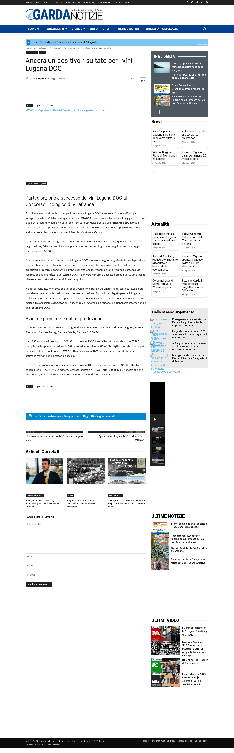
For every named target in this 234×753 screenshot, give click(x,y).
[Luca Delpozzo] (28, 78)
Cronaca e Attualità (35, 495)
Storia (70, 495)
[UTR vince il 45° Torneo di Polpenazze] (165, 665)
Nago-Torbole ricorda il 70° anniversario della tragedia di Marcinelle (81, 503)
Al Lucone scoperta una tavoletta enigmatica (194, 135)
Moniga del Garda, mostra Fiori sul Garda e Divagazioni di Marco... (189, 358)
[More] (60, 95)
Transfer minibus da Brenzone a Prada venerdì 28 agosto (65, 42)
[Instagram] (187, 2)
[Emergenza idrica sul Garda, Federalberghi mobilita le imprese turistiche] (44, 471)
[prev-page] (156, 112)
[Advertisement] (157, 14)
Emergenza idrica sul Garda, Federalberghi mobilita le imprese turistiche (42, 503)
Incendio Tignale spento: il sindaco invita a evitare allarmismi (192, 261)
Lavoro (42, 53)
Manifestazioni (41, 47)
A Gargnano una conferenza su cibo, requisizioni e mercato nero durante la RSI (126, 503)
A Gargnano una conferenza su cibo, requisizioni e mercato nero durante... (189, 346)
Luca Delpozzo (39, 78)
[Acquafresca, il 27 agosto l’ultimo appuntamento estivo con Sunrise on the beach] (162, 100)
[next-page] (161, 112)
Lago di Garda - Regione (36, 183)
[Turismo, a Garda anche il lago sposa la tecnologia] (162, 78)
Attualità (160, 224)
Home (28, 47)
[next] (205, 42)
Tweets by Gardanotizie (165, 371)
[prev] (200, 42)
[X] (202, 2)
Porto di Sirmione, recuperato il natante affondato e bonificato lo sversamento (165, 263)
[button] (204, 29)
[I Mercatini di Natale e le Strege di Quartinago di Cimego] (165, 633)
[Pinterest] (44, 95)
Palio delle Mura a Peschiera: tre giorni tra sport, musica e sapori (164, 238)
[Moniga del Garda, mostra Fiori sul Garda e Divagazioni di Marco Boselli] (159, 360)
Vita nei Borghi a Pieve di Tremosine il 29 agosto (164, 155)
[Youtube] (206, 2)
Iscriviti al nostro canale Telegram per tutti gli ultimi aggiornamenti (74, 416)
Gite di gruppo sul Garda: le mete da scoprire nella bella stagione (187, 67)
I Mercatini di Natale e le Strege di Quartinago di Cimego (195, 631)
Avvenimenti (56, 47)
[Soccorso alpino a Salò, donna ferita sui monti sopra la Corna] (160, 564)
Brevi (156, 121)
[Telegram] (192, 2)
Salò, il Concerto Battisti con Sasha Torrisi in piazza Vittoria (193, 238)
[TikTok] (197, 2)
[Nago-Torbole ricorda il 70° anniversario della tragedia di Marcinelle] (86, 471)
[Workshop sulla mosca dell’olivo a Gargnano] (160, 552)
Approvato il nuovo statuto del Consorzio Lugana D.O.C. (54, 438)
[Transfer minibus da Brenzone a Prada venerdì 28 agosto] (162, 89)
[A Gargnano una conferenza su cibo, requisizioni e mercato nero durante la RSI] (127, 471)
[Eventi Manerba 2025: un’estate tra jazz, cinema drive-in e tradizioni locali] (165, 680)
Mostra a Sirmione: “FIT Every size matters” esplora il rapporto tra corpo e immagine (194, 649)
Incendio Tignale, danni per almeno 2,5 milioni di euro (194, 155)
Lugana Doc (40, 105)
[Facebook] (183, 2)
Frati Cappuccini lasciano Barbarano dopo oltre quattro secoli (163, 136)
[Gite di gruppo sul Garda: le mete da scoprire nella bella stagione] (162, 67)
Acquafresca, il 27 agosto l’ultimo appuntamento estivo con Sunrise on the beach (188, 100)
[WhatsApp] (52, 95)
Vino (51, 105)
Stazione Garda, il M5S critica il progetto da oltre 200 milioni (192, 285)
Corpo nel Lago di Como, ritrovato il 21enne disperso (162, 284)
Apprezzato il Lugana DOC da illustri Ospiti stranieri (122, 438)
